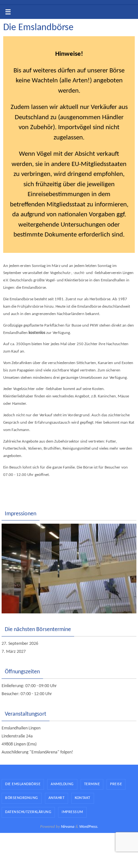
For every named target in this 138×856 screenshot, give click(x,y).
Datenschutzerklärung (28, 812)
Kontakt (83, 798)
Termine (92, 784)
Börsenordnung (21, 798)
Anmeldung (62, 784)
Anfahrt (56, 798)
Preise (116, 784)
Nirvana (67, 827)
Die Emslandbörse (22, 784)
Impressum (72, 812)
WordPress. (88, 827)
